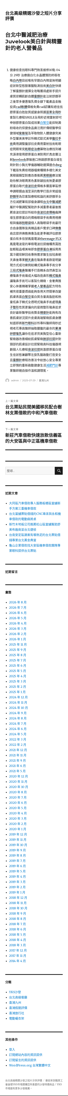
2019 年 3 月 (17, 882)
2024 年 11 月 (18, 702)
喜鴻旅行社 (16, 1013)
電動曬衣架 (16, 1018)
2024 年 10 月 (18, 708)
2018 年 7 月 (17, 924)
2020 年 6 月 (18, 803)
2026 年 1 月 (17, 639)
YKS (59, 1084)
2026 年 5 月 (17, 618)
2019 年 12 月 (18, 834)
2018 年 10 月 (18, 908)
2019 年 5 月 (17, 871)
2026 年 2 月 (17, 634)
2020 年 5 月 (18, 808)
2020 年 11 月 (18, 781)
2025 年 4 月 (17, 676)
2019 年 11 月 (17, 839)
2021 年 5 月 (17, 771)
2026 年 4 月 (18, 623)
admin (15, 380)
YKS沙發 (15, 992)
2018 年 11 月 (18, 903)
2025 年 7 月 (17, 660)
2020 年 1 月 (17, 829)
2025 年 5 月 (17, 671)
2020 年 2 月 (18, 824)
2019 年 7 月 (17, 861)
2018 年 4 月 (17, 940)
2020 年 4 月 (18, 813)
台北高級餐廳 (18, 997)
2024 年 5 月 (17, 734)
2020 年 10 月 (18, 787)
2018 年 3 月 (17, 945)
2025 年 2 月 (17, 687)
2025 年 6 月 (17, 665)
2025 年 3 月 (17, 681)
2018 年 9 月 (17, 913)
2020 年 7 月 (18, 797)
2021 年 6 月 (17, 766)
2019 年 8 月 (17, 855)
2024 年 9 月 (18, 713)
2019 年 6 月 (17, 866)
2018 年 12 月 (18, 898)
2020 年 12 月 (18, 776)
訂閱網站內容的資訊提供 (25, 1055)
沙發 (42, 1084)
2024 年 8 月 (18, 718)
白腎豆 (44, 123)
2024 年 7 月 (17, 723)
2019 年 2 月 (17, 887)
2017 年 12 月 (18, 950)
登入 (12, 1049)
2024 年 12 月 (18, 697)
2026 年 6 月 (18, 613)
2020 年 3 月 (18, 818)
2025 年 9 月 (17, 650)
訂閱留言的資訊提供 (22, 1060)
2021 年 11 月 (17, 755)
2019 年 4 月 (17, 876)
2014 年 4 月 (17, 961)
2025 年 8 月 (17, 655)
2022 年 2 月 (17, 745)
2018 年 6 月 (17, 929)
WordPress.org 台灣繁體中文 (30, 1065)
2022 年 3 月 (17, 739)
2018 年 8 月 (17, 919)
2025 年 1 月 (17, 692)
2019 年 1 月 (17, 892)
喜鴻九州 (44, 380)
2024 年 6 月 (18, 729)
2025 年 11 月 (18, 644)
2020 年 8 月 (18, 792)
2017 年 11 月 (17, 956)
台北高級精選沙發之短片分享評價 (23, 1080)
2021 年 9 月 (17, 760)
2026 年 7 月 (17, 607)
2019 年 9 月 (17, 850)
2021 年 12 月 (18, 750)
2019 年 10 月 (18, 845)
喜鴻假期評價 (18, 1008)
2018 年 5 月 (17, 934)
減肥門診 (52, 365)
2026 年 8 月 (18, 602)
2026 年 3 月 (17, 629)
